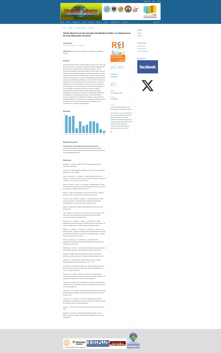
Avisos (106, 22)
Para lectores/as (141, 46)
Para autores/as (141, 48)
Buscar (157, 22)
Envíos (98, 22)
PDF (114, 67)
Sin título (114, 74)
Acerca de (125, 22)
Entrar (68, 22)
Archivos (91, 22)
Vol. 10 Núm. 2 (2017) (80, 28)
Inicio (62, 22)
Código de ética (114, 22)
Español (139, 35)
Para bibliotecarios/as (142, 51)
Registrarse (76, 22)
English (139, 33)
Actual (84, 22)
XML (121, 67)
